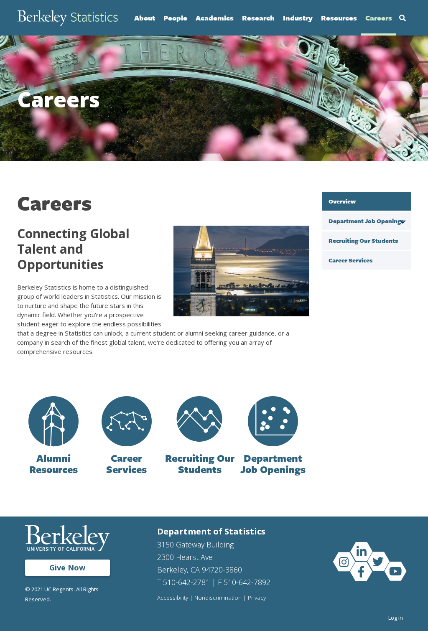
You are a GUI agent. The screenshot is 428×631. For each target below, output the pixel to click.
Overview (342, 201)
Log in (395, 617)
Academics (215, 18)
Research (258, 18)
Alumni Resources (53, 463)
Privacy (257, 598)
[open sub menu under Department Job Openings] (402, 220)
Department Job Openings (273, 463)
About (144, 18)
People (175, 18)
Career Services (126, 463)
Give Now (67, 567)
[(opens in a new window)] (361, 551)
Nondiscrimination (218, 598)
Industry (298, 18)
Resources (339, 18)
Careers (378, 18)
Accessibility (172, 598)
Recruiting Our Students (199, 463)
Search (402, 18)
